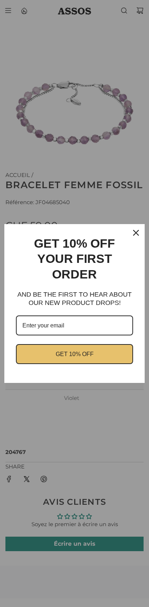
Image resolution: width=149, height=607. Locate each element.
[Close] (136, 232)
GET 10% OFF (75, 354)
